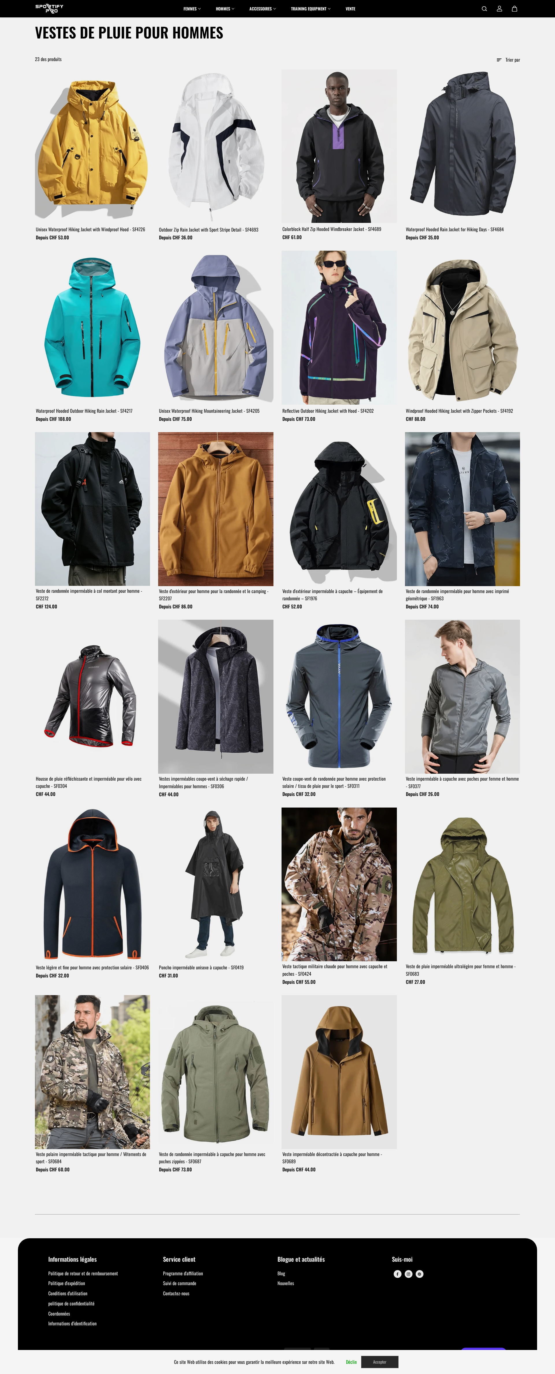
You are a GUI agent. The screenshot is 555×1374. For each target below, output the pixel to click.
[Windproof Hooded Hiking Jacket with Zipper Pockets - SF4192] (462, 327)
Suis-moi (402, 1259)
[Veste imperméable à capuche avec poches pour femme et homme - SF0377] (462, 697)
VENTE (350, 8)
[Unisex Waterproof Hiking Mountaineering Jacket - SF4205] (215, 327)
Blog (281, 1273)
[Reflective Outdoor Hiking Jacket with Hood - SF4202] (339, 328)
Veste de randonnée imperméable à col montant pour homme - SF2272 (89, 594)
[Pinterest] (419, 1274)
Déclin (351, 1361)
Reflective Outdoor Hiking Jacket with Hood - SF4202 (328, 410)
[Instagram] (408, 1274)
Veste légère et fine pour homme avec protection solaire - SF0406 (92, 967)
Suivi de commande (179, 1283)
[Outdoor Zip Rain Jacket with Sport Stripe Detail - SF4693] (215, 146)
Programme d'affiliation (183, 1273)
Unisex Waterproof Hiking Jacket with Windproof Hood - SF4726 (90, 229)
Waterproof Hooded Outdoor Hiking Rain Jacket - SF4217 (84, 410)
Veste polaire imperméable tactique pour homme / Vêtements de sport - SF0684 (91, 1158)
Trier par (513, 59)
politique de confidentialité (71, 1303)
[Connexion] (499, 8)
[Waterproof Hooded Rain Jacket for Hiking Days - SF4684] (462, 146)
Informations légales (72, 1259)
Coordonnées (59, 1313)
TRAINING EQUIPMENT (308, 8)
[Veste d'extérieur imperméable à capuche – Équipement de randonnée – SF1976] (339, 509)
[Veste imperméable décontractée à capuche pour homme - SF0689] (339, 1072)
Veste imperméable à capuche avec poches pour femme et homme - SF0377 (462, 782)
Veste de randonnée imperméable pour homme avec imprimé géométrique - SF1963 (457, 595)
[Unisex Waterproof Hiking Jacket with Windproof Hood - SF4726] (92, 146)
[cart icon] (514, 8)
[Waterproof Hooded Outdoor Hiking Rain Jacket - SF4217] (92, 327)
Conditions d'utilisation (67, 1293)
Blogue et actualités (301, 1259)
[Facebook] (397, 1274)
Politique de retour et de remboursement (83, 1273)
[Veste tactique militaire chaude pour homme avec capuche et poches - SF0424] (339, 885)
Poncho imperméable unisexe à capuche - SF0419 (201, 967)
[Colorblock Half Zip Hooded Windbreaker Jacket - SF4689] (339, 146)
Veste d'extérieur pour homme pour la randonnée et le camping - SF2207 (214, 595)
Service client (179, 1259)
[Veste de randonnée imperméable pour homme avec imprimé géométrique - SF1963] (462, 509)
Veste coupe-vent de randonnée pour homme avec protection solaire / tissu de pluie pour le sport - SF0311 (334, 782)
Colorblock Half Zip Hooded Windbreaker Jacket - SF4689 (331, 228)
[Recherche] (484, 8)
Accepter (379, 1362)
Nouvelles (286, 1283)
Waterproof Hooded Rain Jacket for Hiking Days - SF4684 (455, 229)
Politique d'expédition (66, 1283)
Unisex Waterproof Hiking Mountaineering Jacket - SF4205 (209, 410)
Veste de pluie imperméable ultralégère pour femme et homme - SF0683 (461, 970)
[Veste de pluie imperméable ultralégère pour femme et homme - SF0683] (462, 885)
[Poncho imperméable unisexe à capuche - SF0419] (215, 885)
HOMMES (223, 8)
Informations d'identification (72, 1323)
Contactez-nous (176, 1293)
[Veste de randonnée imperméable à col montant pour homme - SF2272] (92, 509)
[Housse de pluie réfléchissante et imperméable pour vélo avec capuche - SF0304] (92, 697)
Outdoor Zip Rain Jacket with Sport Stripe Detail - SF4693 (208, 229)
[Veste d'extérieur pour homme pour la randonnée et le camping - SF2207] (215, 509)
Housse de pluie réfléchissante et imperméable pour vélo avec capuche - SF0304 (89, 782)
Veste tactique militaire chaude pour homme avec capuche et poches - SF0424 (334, 970)
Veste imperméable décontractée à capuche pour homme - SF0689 (332, 1158)
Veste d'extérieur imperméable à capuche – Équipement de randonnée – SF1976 (332, 595)
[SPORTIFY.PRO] (49, 8)
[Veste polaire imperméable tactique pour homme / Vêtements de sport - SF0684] (92, 1072)
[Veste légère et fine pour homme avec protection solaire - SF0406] (92, 885)
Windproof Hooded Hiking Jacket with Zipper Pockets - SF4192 (459, 410)
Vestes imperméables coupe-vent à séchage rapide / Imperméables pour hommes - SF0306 (203, 782)
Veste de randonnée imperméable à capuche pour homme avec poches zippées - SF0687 (212, 1158)
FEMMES (190, 8)
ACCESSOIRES (260, 8)
